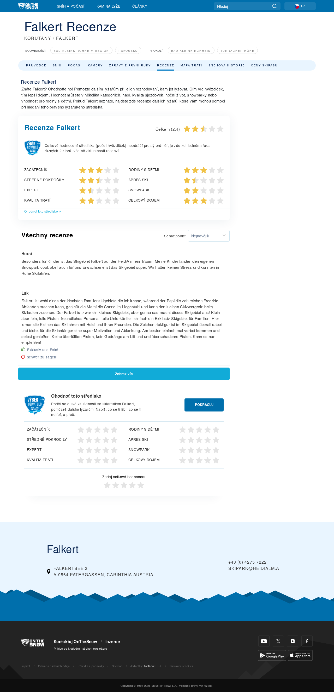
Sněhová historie (226, 65)
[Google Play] (272, 654)
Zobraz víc (124, 373)
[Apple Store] (300, 654)
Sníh (57, 65)
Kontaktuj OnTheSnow (75, 641)
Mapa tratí (191, 65)
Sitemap (117, 666)
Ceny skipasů (264, 65)
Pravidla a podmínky (91, 666)
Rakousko (128, 51)
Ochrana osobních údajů (54, 666)
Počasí (75, 65)
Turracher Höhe (237, 51)
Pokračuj (204, 404)
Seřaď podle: (175, 235)
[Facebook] (307, 641)
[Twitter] (278, 641)
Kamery (95, 65)
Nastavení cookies (181, 666)
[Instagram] (292, 641)
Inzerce (112, 641)
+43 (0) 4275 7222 (247, 562)
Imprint (25, 666)
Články (139, 6)
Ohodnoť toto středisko (41, 211)
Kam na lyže (109, 6)
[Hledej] (275, 6)
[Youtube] (264, 641)
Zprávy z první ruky (130, 65)
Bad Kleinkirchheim (191, 51)
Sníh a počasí (71, 6)
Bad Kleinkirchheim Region (81, 51)
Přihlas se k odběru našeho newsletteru (80, 648)
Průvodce (36, 65)
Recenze (165, 65)
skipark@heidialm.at (255, 568)
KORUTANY (37, 38)
